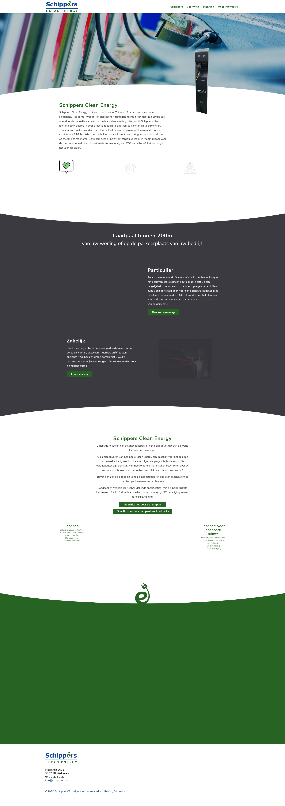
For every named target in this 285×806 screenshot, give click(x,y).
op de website (206, 299)
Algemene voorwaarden (87, 791)
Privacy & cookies (114, 791)
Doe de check (58, 58)
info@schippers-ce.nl (57, 780)
